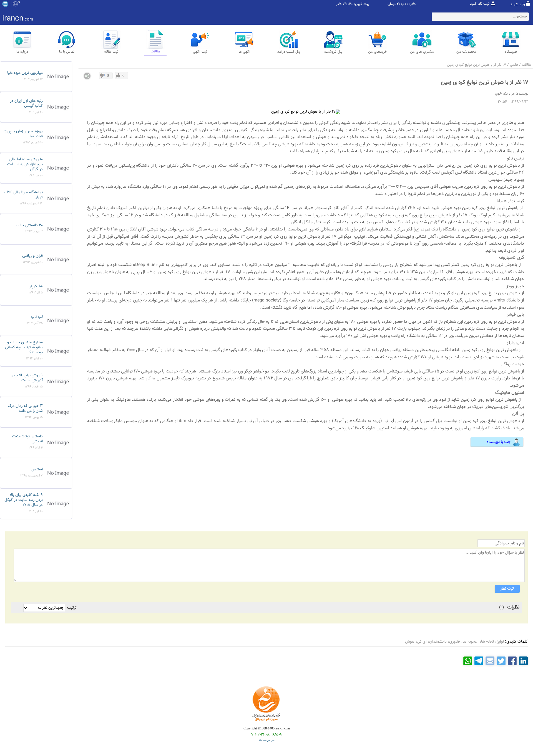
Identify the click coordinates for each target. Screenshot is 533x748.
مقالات (527, 65)
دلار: (412, 4)
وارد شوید (517, 4)
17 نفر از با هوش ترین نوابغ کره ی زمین (476, 65)
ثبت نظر (507, 588)
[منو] (5, 4)
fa (19, 2)
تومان (392, 4)
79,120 (348, 4)
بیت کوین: (361, 4)
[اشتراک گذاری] (87, 76)
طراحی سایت (267, 740)
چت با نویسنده (499, 442)
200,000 (402, 4)
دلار (338, 4)
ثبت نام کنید (480, 4)
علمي (514, 65)
